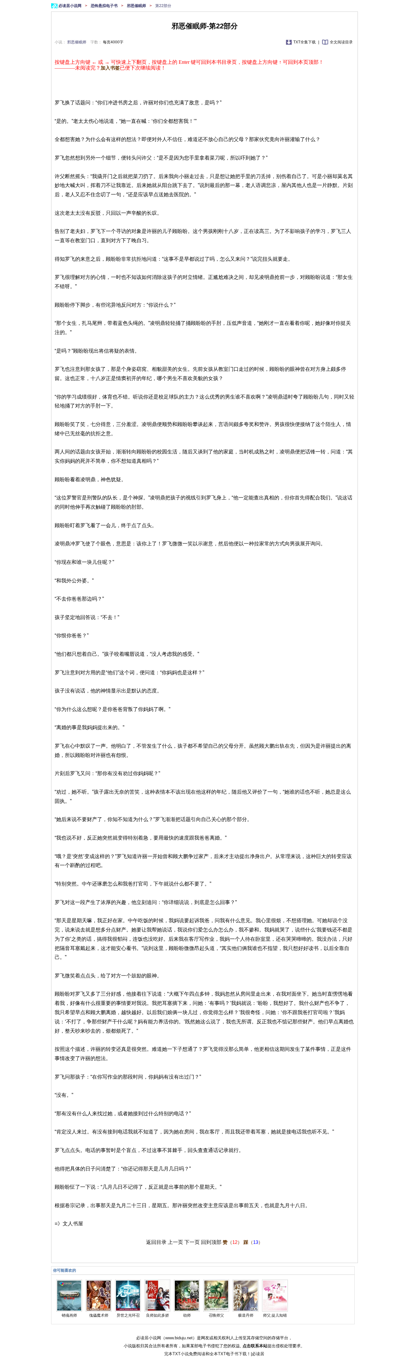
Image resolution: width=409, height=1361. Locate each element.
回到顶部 (211, 1242)
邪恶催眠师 (137, 6)
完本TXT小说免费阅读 (184, 1353)
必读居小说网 (70, 6)
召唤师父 (216, 1315)
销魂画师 (69, 1315)
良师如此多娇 (157, 1315)
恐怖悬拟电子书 (105, 6)
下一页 (192, 1242)
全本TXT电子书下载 (228, 1353)
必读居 (258, 1353)
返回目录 (156, 1242)
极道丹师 (245, 1315)
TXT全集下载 (305, 42)
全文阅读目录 (341, 42)
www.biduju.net (179, 1337)
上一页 (175, 1242)
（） (232, 1242)
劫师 (187, 1315)
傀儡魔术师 (98, 1315)
